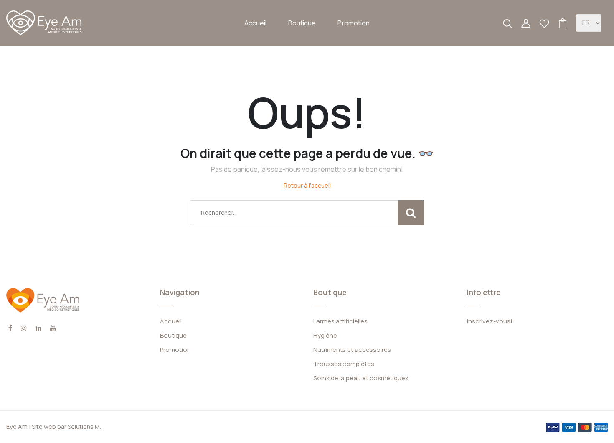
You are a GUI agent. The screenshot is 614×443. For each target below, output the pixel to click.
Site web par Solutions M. (65, 426)
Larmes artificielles (340, 321)
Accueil (255, 23)
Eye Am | (18, 426)
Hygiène (325, 335)
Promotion (353, 23)
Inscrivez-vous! (490, 321)
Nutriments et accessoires (352, 349)
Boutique (302, 23)
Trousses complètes (343, 363)
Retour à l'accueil (307, 185)
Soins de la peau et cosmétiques (360, 378)
